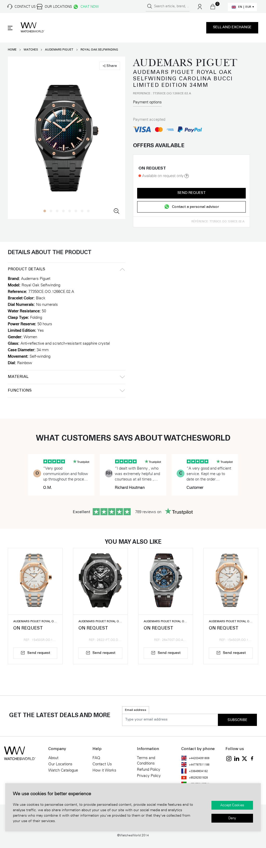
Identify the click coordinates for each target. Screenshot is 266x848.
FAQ (96, 757)
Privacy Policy (149, 775)
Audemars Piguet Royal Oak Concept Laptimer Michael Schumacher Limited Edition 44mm (100, 621)
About (53, 757)
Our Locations (60, 764)
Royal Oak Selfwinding (99, 49)
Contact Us (102, 764)
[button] (45, 211)
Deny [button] (232, 818)
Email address (135, 710)
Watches (31, 49)
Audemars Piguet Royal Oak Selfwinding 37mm (35, 621)
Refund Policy (148, 769)
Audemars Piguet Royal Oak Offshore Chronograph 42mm (166, 621)
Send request (191, 193)
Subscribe (237, 720)
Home (12, 49)
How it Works (104, 770)
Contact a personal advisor (195, 207)
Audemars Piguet (59, 49)
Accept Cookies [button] (232, 805)
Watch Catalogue (63, 770)
